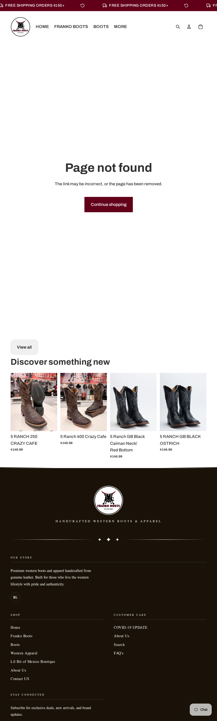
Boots (15, 644)
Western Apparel (24, 652)
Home (15, 627)
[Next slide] (53, 402)
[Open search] (178, 27)
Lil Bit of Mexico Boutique (33, 661)
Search (119, 644)
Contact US (20, 678)
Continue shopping (108, 204)
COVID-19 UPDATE (131, 627)
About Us (18, 670)
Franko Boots (21, 635)
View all (24, 347)
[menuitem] (120, 27)
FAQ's (119, 652)
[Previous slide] (15, 402)
